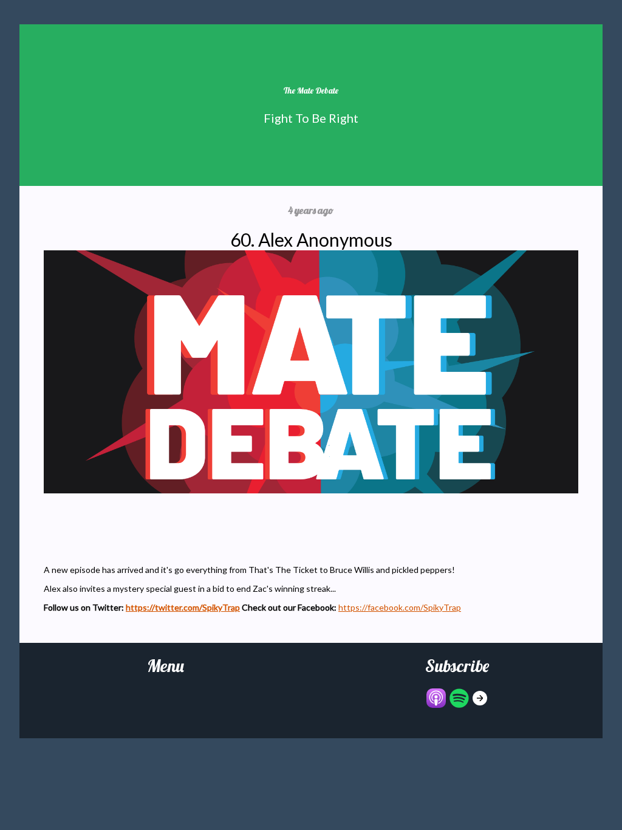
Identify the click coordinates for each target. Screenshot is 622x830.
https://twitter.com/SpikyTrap (183, 607)
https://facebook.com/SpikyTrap (399, 607)
